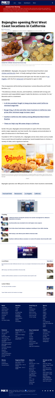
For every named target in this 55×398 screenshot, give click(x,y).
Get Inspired (4, 348)
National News (5, 312)
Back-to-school (32, 312)
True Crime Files (5, 338)
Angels (44, 315)
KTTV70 (3, 356)
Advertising (31, 370)
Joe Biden (45, 336)
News (3, 305)
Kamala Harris (46, 339)
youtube (50, 391)
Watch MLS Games (47, 381)
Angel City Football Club (48, 323)
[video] (50, 288)
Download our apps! (33, 343)
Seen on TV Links (33, 313)
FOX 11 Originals (5, 332)
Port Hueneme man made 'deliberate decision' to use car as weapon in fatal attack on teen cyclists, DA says (23, 264)
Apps (16, 336)
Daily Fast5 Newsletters (34, 346)
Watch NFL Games (47, 363)
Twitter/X (31, 339)
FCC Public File (32, 371)
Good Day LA (33, 305)
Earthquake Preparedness (18, 316)
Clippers (44, 312)
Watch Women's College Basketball (47, 377)
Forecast (17, 307)
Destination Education (6, 347)
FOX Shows (31, 366)
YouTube (31, 336)
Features (4, 330)
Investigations (5, 351)
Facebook (31, 332)
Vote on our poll (32, 315)
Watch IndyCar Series (47, 372)
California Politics (46, 332)
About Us (32, 360)
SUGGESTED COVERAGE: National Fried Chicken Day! (14, 62)
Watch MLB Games (47, 368)
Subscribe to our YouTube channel (26, 246)
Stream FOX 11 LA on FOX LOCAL (26, 200)
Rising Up (4, 350)
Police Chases (5, 310)
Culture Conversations (6, 353)
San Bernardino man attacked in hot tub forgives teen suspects (25, 223)
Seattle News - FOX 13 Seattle (20, 368)
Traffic (16, 309)
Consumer (4, 315)
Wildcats (44, 317)
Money (4, 360)
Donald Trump (46, 335)
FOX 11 (3, 30)
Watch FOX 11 (19, 330)
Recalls (3, 317)
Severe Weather (18, 318)
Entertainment (5, 313)
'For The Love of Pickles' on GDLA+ (9, 286)
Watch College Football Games (48, 365)
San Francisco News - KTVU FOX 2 (20, 362)
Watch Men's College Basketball (47, 374)
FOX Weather (18, 321)
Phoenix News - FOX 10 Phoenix (20, 365)
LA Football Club (46, 321)
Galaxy (44, 325)
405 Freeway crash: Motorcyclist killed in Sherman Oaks (23, 233)
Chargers (45, 309)
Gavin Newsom (46, 338)
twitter (45, 391)
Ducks (44, 320)
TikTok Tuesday (32, 317)
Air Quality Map (18, 312)
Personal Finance (5, 365)
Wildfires (17, 319)
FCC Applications (32, 373)
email (53, 391)
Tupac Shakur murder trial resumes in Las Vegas (12, 292)
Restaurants (18, 193)
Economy (4, 362)
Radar (16, 310)
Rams (44, 307)
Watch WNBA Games (47, 379)
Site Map (31, 383)
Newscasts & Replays (20, 334)
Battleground (46, 341)
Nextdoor (31, 338)
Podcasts (31, 344)
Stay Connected (34, 330)
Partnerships (32, 382)
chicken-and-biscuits (8, 73)
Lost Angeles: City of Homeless (6, 340)
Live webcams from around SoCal (19, 338)
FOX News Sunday (6, 320)
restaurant (19, 79)
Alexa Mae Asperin (6, 29)
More (34, 3)
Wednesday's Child (6, 336)
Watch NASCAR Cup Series (47, 370)
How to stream (32, 341)
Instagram (31, 333)
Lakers (44, 310)
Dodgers (45, 313)
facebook (43, 391)
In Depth (3, 335)
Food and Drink (8, 30)
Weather (18, 305)
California (37, 193)
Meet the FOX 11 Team (34, 363)
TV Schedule (31, 365)
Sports (45, 305)
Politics (3, 318)
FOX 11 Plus (31, 379)
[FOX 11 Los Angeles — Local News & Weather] (6, 2)
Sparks (44, 326)
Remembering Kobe (6, 355)
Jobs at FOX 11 (32, 368)
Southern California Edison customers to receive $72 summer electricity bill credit (30, 239)
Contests (31, 362)
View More (50, 261)
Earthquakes (18, 313)
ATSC (30, 377)
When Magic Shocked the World (6, 345)
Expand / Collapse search (52, 3)
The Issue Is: (4, 333)
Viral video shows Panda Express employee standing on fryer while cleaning (28, 228)
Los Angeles (28, 193)
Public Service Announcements (32, 375)
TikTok (30, 335)
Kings (44, 318)
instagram (48, 391)
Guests (30, 307)
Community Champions (7, 342)
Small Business (5, 363)
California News (5, 309)
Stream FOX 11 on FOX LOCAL (20, 332)
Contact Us (31, 380)
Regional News (19, 360)
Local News (5, 261)
